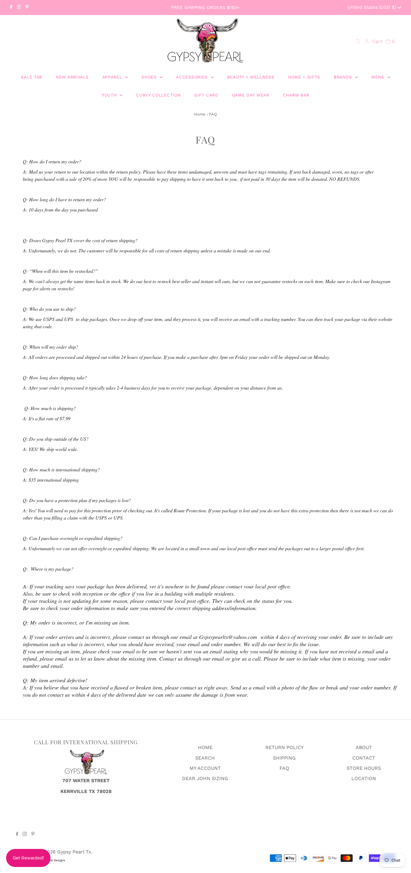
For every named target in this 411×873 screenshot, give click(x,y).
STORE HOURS (364, 768)
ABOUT (364, 747)
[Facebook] (11, 7)
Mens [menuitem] (378, 77)
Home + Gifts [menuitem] (304, 77)
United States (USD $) (372, 7)
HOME (205, 747)
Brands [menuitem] (344, 77)
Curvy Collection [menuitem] (158, 95)
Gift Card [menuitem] (206, 95)
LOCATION (363, 778)
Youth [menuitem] (110, 95)
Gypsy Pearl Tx (74, 852)
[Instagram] (19, 7)
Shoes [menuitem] (149, 77)
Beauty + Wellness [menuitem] (250, 77)
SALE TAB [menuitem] (31, 77)
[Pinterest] (27, 7)
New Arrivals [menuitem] (72, 77)
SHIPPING (284, 758)
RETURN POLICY (284, 747)
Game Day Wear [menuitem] (250, 95)
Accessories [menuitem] (192, 77)
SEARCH (205, 758)
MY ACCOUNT (205, 768)
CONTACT (363, 758)
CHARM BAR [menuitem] (296, 95)
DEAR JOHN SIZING (205, 778)
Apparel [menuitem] (113, 77)
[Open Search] (358, 42)
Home (200, 114)
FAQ (284, 768)
